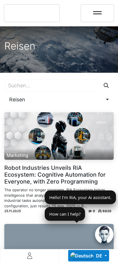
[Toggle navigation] (97, 10)
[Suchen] (106, 85)
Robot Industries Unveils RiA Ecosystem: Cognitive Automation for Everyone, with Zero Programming (55, 174)
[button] (59, 99)
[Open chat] (104, 234)
